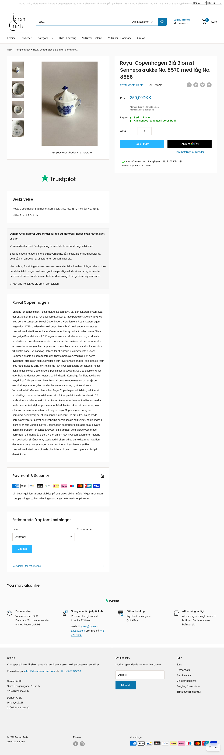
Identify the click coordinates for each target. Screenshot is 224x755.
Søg (179, 664)
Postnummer (85, 529)
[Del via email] (209, 84)
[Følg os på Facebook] (75, 743)
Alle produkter (23, 49)
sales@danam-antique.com (39, 671)
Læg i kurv (142, 143)
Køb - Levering (67, 37)
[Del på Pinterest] (195, 84)
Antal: (123, 130)
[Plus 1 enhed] (155, 131)
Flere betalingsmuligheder (189, 151)
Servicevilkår (184, 675)
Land (15, 529)
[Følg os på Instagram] (82, 743)
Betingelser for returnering (26, 565)
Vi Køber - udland (92, 37)
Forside (11, 37)
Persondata (183, 669)
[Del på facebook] (189, 84)
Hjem (9, 49)
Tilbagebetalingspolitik (189, 691)
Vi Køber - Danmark (119, 37)
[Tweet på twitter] (202, 84)
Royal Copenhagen (132, 85)
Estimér (22, 548)
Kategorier (43, 37)
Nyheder (26, 37)
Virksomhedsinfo (186, 680)
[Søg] (162, 22)
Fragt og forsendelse (188, 686)
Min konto (180, 23)
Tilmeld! (126, 685)
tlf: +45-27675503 (71, 671)
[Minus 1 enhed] (134, 131)
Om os (141, 37)
